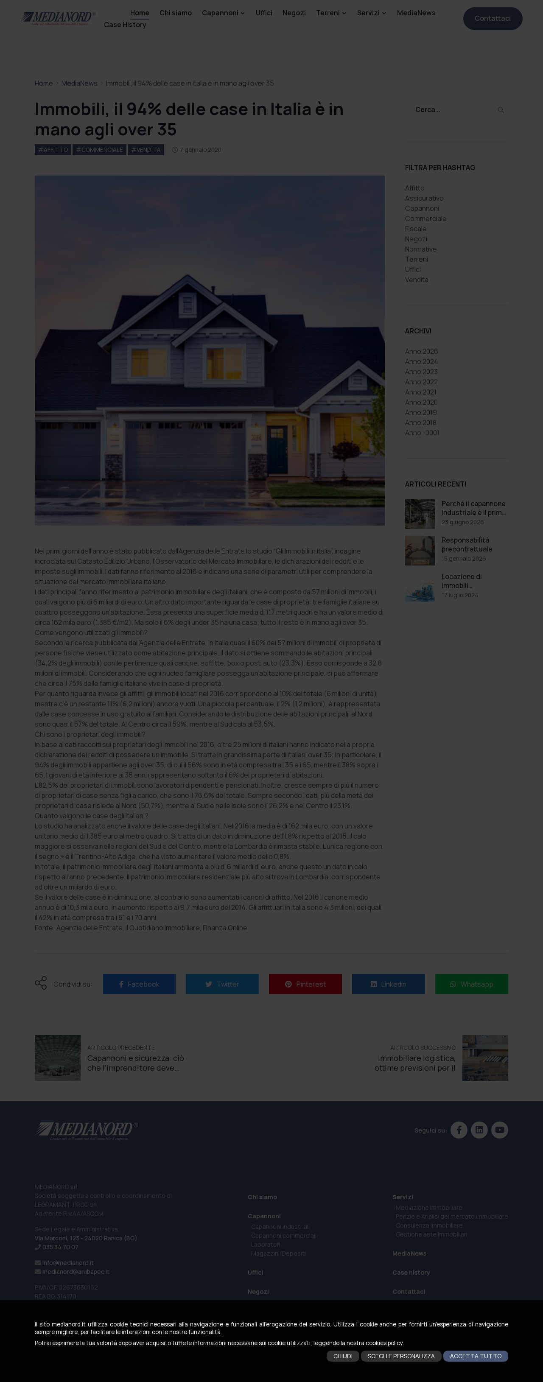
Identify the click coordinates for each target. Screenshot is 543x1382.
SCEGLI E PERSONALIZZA (401, 1356)
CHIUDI (343, 1356)
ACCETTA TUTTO (475, 1356)
